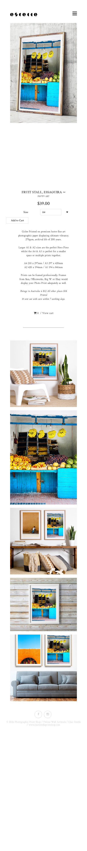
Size (25, 212)
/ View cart (45, 313)
